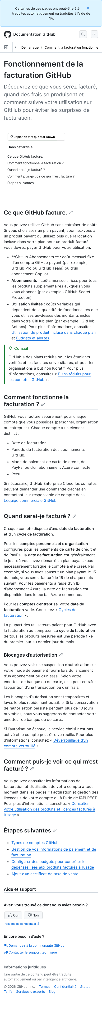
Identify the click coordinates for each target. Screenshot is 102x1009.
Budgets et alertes (32, 338)
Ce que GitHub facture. (35, 212)
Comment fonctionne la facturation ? (36, 401)
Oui (15, 915)
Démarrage (30, 47)
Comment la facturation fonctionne (71, 47)
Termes (44, 986)
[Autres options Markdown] (61, 137)
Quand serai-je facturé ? (37, 516)
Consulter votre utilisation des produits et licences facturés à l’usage (49, 809)
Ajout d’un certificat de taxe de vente (44, 873)
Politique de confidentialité (21, 923)
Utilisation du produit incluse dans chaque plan (53, 332)
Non (35, 915)
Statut (85, 986)
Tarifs (8, 991)
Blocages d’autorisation (30, 655)
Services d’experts (30, 991)
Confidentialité (65, 986)
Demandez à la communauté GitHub (37, 945)
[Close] (88, 7)
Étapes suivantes (27, 830)
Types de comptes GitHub (35, 842)
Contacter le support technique (33, 952)
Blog (52, 991)
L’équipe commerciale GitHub (30, 500)
